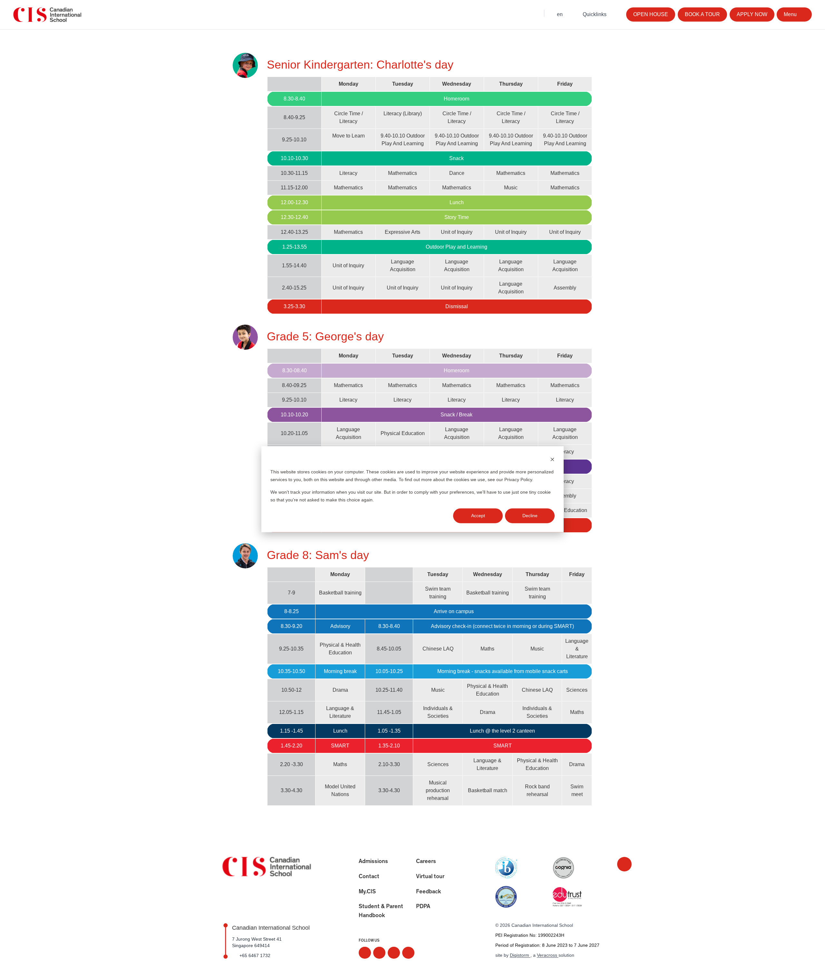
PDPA (423, 906)
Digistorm (520, 955)
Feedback (428, 892)
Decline (530, 515)
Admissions (373, 861)
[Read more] (365, 953)
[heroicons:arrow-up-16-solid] (624, 864)
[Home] (48, 14)
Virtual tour (430, 876)
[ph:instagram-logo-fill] (365, 953)
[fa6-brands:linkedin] (394, 953)
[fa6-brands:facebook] (379, 953)
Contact (369, 876)
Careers (426, 861)
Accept (478, 515)
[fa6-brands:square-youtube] (408, 953)
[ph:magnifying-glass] (533, 13)
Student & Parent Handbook (381, 911)
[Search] (533, 13)
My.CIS (367, 892)
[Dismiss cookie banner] (552, 459)
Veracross (547, 955)
